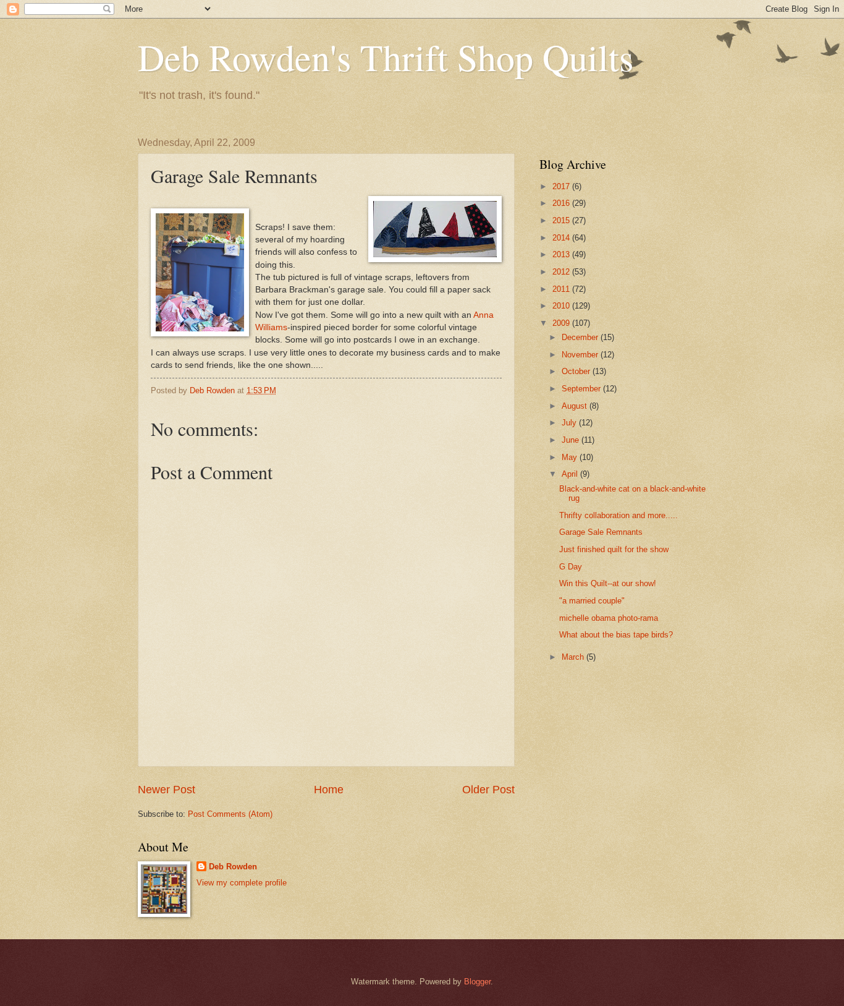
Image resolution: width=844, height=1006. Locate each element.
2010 (562, 305)
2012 (562, 271)
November (581, 354)
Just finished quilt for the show (614, 549)
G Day (570, 566)
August (575, 406)
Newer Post (166, 789)
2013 (562, 254)
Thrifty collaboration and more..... (618, 515)
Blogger (477, 981)
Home (329, 789)
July (570, 422)
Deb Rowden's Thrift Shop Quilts (385, 57)
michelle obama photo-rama (608, 618)
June (571, 440)
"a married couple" (592, 600)
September (582, 388)
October (577, 371)
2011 (562, 289)
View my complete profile (241, 882)
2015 (562, 220)
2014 (562, 237)
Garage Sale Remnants (601, 532)
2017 (562, 186)
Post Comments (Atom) (230, 814)
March (574, 657)
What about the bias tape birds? (616, 634)
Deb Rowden (233, 866)
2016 (562, 203)
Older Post (488, 789)
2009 (562, 323)
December (581, 337)
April (571, 474)
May (571, 457)
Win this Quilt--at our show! (607, 583)
